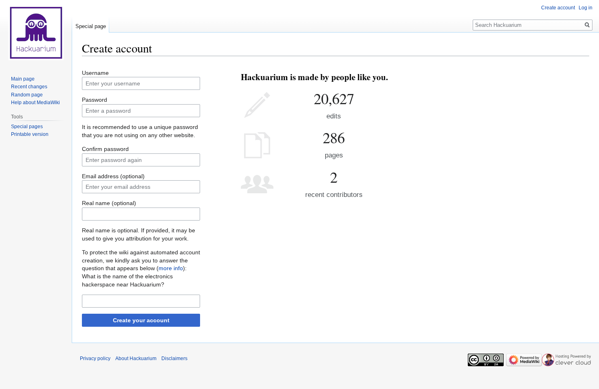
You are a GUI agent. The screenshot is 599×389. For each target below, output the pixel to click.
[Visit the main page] (35, 32)
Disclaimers (174, 358)
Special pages (27, 126)
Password (94, 99)
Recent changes (29, 87)
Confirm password (105, 149)
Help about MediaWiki (35, 102)
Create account (558, 8)
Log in (585, 8)
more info (171, 268)
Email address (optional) (113, 176)
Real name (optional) (109, 203)
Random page (27, 95)
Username (95, 73)
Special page (90, 26)
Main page (23, 79)
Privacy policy (95, 358)
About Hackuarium (135, 358)
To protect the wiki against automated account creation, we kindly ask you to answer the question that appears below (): (141, 260)
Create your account (141, 320)
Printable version (29, 134)
